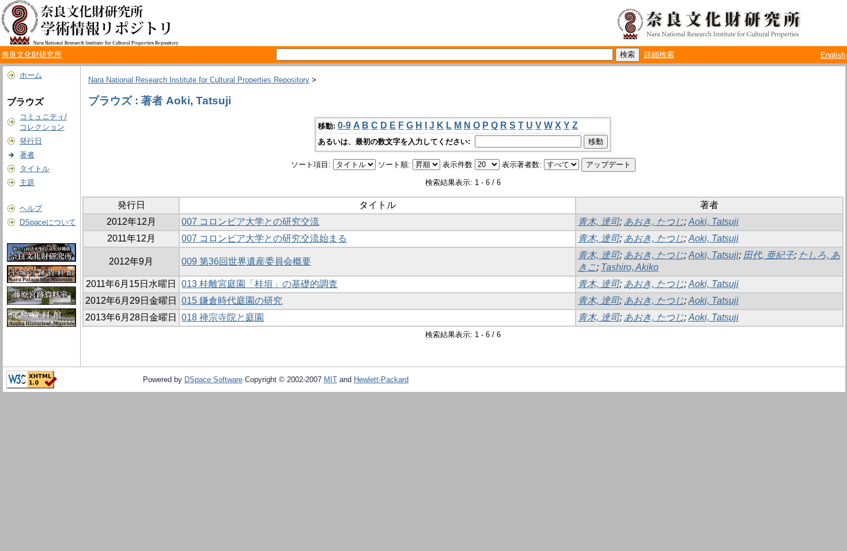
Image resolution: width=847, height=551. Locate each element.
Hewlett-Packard (381, 379)
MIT (330, 379)
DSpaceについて (48, 222)
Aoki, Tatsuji (714, 222)
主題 (27, 182)
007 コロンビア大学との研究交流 (250, 222)
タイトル (35, 168)
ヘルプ (31, 208)
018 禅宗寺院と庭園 (222, 317)
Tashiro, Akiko (630, 267)
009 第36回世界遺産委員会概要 (246, 261)
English (832, 55)
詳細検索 (659, 54)
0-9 (344, 125)
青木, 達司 (598, 222)
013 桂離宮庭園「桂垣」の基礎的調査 (259, 284)
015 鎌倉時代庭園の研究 (231, 300)
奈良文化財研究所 (32, 54)
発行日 (31, 141)
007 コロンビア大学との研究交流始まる (264, 238)
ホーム (31, 75)
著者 (27, 154)
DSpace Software (213, 379)
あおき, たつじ (654, 222)
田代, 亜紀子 (768, 255)
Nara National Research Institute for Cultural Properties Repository (198, 80)
